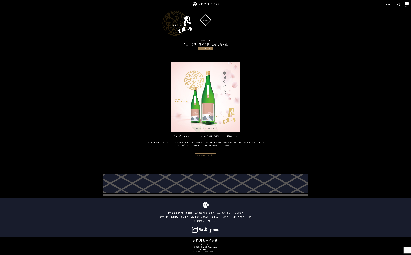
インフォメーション (205, 48)
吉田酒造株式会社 (205, 240)
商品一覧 (164, 217)
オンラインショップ (242, 217)
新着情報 (174, 217)
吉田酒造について (175, 213)
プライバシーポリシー (221, 217)
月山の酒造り (238, 213)
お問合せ (205, 217)
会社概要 (189, 213)
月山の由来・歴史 (223, 213)
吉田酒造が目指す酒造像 (204, 213)
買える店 (195, 217)
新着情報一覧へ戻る (206, 155)
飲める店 (184, 217)
